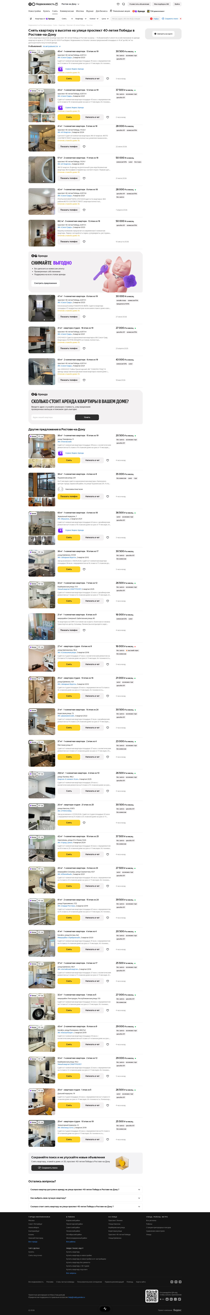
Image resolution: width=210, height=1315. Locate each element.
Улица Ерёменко (114, 1238)
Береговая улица (64, 713)
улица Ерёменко (64, 555)
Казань (31, 1235)
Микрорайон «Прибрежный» (69, 938)
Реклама (49, 1282)
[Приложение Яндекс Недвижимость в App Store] (167, 1299)
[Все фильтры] (30, 18)
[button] (123, 4)
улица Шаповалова (65, 650)
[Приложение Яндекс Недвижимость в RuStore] (179, 1299)
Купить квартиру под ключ (77, 1269)
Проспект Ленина (115, 1220)
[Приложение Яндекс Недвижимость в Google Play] (171, 1299)
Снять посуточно (35, 1255)
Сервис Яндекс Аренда (74, 69)
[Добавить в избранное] (108, 79)
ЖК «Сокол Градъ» (65, 57)
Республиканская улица (87, 998)
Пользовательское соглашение (89, 1282)
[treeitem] (35, 11)
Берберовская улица (66, 587)
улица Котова (70, 935)
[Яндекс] (177, 1310)
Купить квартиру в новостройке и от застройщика (86, 1259)
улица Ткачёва (63, 777)
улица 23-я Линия (75, 840)
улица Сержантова (83, 872)
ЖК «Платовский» (65, 442)
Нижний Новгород (35, 1238)
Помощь (130, 1282)
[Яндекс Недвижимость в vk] (171, 1281)
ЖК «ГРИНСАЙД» (65, 811)
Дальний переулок (65, 1093)
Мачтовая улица (64, 745)
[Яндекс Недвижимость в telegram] (180, 1281)
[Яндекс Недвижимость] (43, 4)
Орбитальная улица (84, 618)
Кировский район (73, 1220)
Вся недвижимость (36, 1282)
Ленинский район (73, 1231)
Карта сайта (140, 1282)
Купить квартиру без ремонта (78, 1262)
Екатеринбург (33, 1231)
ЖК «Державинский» (66, 716)
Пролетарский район (74, 1224)
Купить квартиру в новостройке (79, 1255)
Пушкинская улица (65, 478)
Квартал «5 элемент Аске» (68, 779)
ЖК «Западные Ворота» (67, 557)
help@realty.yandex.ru (76, 1297)
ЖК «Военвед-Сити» (66, 1128)
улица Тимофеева (65, 439)
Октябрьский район (74, 1235)
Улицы (148, 1235)
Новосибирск (33, 1227)
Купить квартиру (73, 1252)
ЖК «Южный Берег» (66, 1033)
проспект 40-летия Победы (68, 55)
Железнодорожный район (76, 1238)
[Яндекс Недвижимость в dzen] (176, 1281)
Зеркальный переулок (66, 516)
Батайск (61, 935)
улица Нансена (63, 808)
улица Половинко (72, 1030)
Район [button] (156, 19)
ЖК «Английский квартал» (68, 969)
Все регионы (151, 1220)
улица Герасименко (65, 903)
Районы (149, 1224)
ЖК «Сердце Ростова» (66, 906)
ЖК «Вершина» (64, 519)
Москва (31, 1220)
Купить (31, 1252)
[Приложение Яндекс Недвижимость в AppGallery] (175, 1299)
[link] (177, 4)
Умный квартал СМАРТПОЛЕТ (69, 589)
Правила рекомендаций (114, 1282)
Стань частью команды (65, 1282)
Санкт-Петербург (35, 1224)
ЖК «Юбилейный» (65, 874)
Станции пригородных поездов (158, 1227)
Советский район (73, 1227)
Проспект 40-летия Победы (119, 1235)
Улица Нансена (114, 1224)
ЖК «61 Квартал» (64, 132)
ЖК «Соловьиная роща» (67, 652)
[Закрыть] (181, 19)
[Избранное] (118, 4)
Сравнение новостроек (155, 1231)
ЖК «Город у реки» (65, 842)
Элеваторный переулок (67, 1125)
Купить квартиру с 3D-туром (77, 1266)
